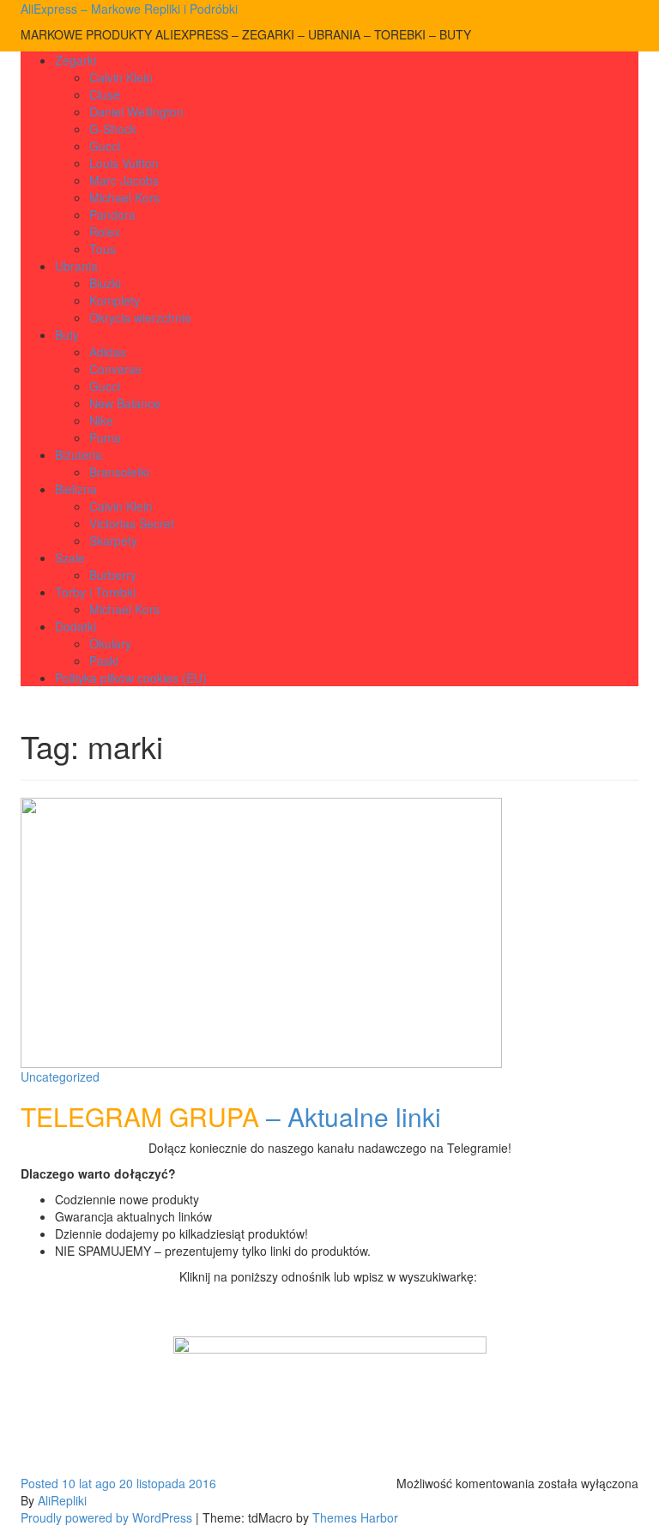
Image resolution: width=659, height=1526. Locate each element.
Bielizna (76, 489)
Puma (105, 437)
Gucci (104, 145)
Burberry (112, 574)
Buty (67, 334)
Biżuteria (78, 454)
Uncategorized (60, 1076)
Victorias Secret (131, 523)
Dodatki (75, 626)
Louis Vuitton (124, 163)
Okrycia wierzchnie (140, 317)
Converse (115, 368)
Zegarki (75, 60)
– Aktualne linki (231, 1116)
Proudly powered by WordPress (106, 1517)
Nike (101, 420)
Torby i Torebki (95, 591)
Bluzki (105, 283)
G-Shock (112, 128)
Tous (102, 248)
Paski (103, 660)
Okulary (110, 643)
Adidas (107, 351)
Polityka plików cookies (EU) (131, 677)
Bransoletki (119, 471)
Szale (70, 557)
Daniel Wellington (136, 111)
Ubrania (76, 265)
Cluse (104, 94)
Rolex (104, 231)
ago (68, 1483)
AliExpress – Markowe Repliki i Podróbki (129, 8)
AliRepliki (62, 1500)
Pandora (112, 214)
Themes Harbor (355, 1517)
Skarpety (113, 540)
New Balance (124, 403)
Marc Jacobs (124, 180)
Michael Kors (124, 197)
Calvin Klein (121, 77)
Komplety (114, 300)
